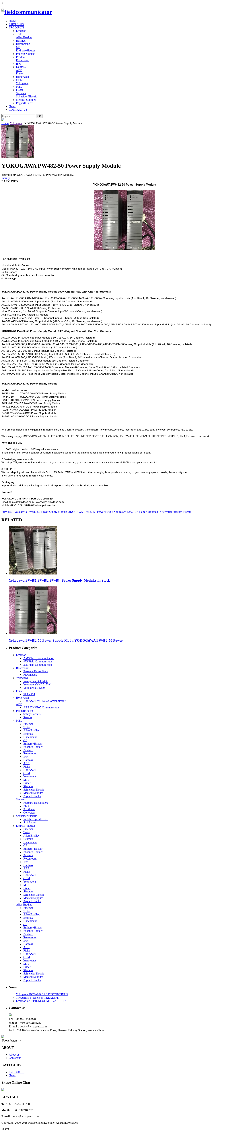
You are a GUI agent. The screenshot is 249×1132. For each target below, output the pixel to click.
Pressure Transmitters (35, 671)
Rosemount (22, 60)
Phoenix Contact (25, 53)
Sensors (27, 717)
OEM (19, 80)
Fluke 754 (29, 694)
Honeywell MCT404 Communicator (44, 700)
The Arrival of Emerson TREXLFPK (37, 997)
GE (18, 47)
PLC (26, 806)
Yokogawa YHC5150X (37, 684)
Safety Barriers (31, 714)
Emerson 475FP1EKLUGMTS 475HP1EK (41, 1000)
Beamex (21, 40)
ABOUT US (16, 24)
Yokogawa (22, 83)
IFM (18, 63)
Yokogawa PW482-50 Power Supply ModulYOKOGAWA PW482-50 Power (59, 511)
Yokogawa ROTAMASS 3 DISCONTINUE (42, 994)
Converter (29, 812)
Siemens (21, 93)
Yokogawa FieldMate (35, 681)
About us (14, 1054)
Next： (109, 511)
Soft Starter (29, 822)
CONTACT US (18, 109)
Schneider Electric (26, 96)
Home (5, 123)
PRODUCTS (16, 27)
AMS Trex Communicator (38, 658)
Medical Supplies (26, 99)
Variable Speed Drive (35, 819)
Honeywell (22, 76)
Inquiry (5, 178)
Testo (19, 34)
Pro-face (21, 57)
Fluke (19, 73)
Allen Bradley (24, 37)
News (12, 106)
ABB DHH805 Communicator (41, 707)
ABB (19, 70)
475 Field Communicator (37, 661)
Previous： (7, 511)
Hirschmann (23, 43)
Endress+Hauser (25, 50)
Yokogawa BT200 (34, 687)
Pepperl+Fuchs (24, 103)
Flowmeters (30, 674)
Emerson (21, 30)
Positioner (29, 809)
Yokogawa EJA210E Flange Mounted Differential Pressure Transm (152, 511)
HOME (13, 20)
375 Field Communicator (37, 664)
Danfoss (21, 66)
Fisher (19, 89)
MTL (19, 86)
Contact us (15, 1057)
